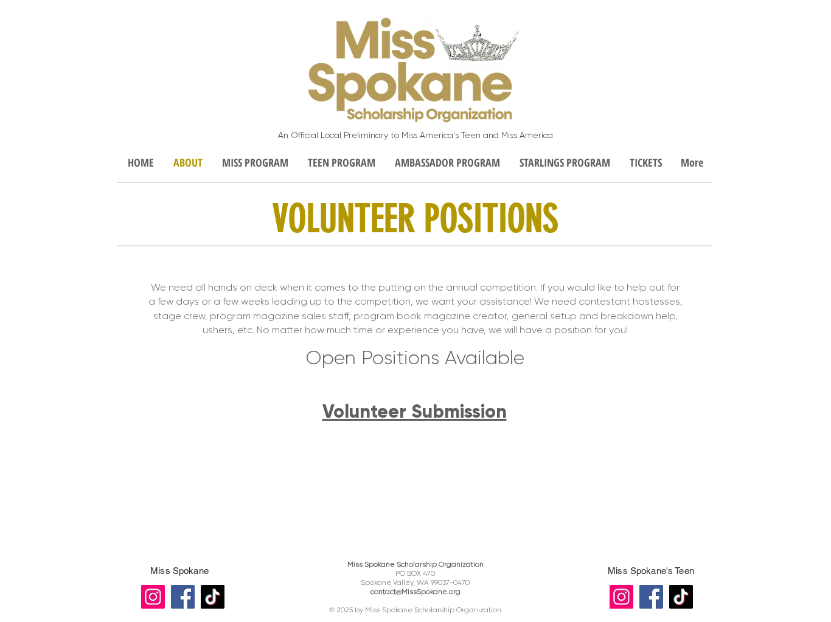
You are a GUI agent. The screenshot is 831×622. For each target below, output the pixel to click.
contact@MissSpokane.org (415, 591)
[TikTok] (212, 597)
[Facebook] (183, 597)
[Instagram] (153, 597)
